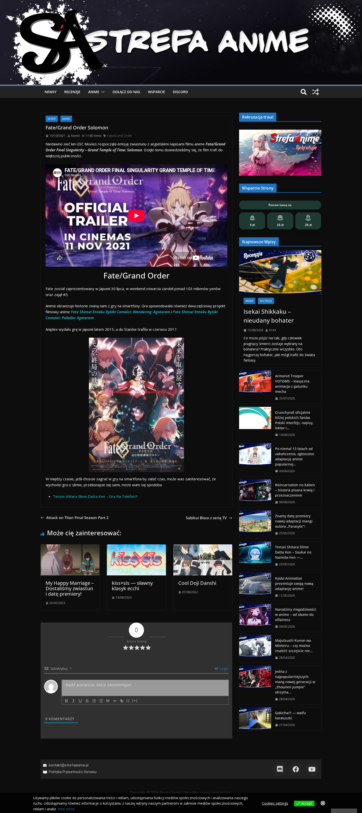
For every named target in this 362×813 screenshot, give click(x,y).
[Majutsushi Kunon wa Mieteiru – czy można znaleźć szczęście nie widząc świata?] (255, 649)
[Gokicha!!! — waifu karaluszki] (255, 718)
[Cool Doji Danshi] (202, 547)
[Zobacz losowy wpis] (315, 92)
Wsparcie (156, 91)
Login (223, 668)
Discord (180, 91)
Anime (93, 91)
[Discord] (280, 769)
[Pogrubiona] (66, 701)
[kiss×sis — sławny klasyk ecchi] (136, 547)
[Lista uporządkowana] (94, 701)
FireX (272, 330)
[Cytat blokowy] (107, 701)
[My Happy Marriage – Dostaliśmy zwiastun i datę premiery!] (70, 547)
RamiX (75, 136)
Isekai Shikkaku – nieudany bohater (269, 315)
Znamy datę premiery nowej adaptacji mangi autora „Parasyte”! (294, 521)
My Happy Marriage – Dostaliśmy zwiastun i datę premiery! (70, 588)
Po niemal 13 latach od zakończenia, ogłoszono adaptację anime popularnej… (294, 456)
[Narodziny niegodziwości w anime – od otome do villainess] (255, 618)
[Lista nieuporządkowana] (101, 701)
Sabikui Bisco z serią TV (206, 517)
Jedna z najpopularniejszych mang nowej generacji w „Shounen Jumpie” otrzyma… (295, 681)
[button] (102, 91)
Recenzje (72, 91)
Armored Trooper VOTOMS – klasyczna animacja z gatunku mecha (292, 384)
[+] (135, 700)
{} (128, 700)
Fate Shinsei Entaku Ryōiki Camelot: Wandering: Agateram (120, 311)
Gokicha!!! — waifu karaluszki (290, 715)
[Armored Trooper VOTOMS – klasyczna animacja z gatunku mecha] (255, 387)
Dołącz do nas (126, 91)
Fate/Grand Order (119, 136)
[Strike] (87, 701)
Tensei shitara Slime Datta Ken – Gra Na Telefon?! (95, 496)
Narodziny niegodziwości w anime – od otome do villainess (295, 614)
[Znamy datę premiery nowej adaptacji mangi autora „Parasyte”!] (255, 524)
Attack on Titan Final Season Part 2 (77, 517)
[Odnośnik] (121, 701)
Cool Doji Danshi (197, 583)
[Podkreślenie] (80, 701)
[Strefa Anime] (181, 2)
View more (66, 809)
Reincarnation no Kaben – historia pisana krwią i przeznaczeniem (295, 490)
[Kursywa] (73, 701)
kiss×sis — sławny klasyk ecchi (132, 586)
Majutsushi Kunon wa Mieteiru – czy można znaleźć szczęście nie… (294, 645)
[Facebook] (296, 769)
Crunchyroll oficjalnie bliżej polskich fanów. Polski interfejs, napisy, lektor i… (294, 420)
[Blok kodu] (114, 701)
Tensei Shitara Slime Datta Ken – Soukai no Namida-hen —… (293, 552)
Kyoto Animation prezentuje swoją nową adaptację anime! (294, 583)
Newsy (50, 91)
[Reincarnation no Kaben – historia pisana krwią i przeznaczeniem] (255, 493)
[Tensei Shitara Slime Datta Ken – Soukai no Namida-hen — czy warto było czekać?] (255, 555)
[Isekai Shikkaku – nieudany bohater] (280, 271)
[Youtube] (312, 769)
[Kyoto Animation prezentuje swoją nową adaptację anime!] (255, 587)
